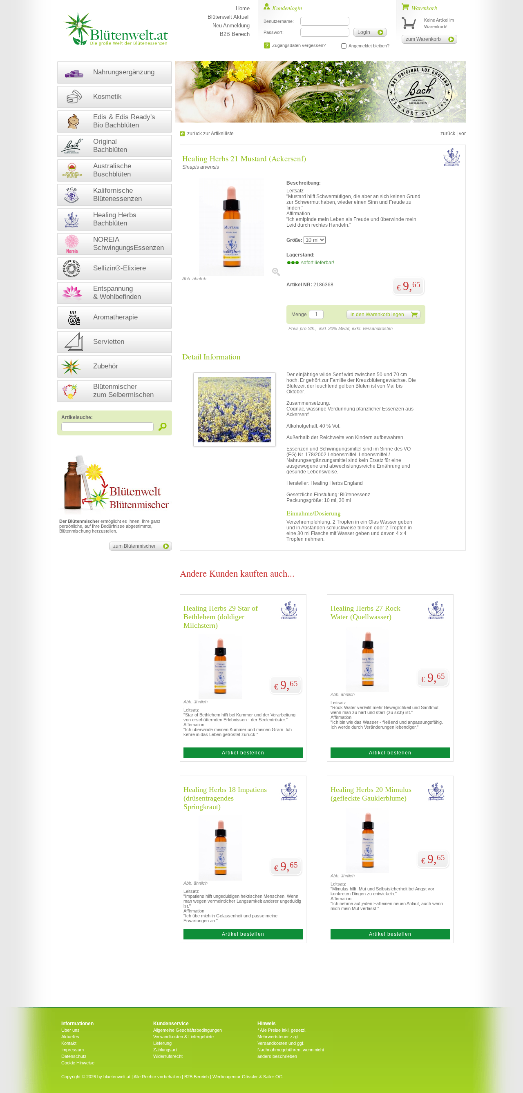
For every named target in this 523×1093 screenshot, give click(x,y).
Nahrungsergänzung (123, 72)
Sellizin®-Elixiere (119, 268)
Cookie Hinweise (77, 1062)
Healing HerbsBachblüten (114, 219)
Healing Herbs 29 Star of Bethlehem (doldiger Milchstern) (220, 616)
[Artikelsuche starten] (163, 426)
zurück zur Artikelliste (210, 133)
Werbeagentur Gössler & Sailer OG (247, 1076)
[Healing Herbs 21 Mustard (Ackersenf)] (231, 274)
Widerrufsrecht (168, 1056)
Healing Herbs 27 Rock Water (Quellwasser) (365, 612)
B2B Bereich (235, 34)
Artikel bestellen (243, 753)
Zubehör (105, 366)
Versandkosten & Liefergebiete (183, 1036)
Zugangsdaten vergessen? (299, 45)
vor (462, 133)
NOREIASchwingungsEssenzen (128, 244)
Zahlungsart (165, 1049)
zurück (447, 133)
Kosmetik (107, 96)
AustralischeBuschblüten (112, 170)
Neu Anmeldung (231, 25)
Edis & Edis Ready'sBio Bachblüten (124, 121)
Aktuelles (70, 1036)
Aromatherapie (115, 317)
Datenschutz (74, 1056)
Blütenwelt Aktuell (229, 17)
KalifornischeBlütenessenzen (117, 195)
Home (243, 8)
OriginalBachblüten (110, 146)
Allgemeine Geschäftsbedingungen (187, 1030)
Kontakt (68, 1043)
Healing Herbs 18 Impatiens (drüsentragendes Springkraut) (225, 798)
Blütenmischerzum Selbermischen (123, 391)
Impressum (72, 1049)
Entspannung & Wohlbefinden (117, 293)
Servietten (108, 342)
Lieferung (162, 1043)
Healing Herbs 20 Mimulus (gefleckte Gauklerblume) (371, 793)
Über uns (70, 1030)
